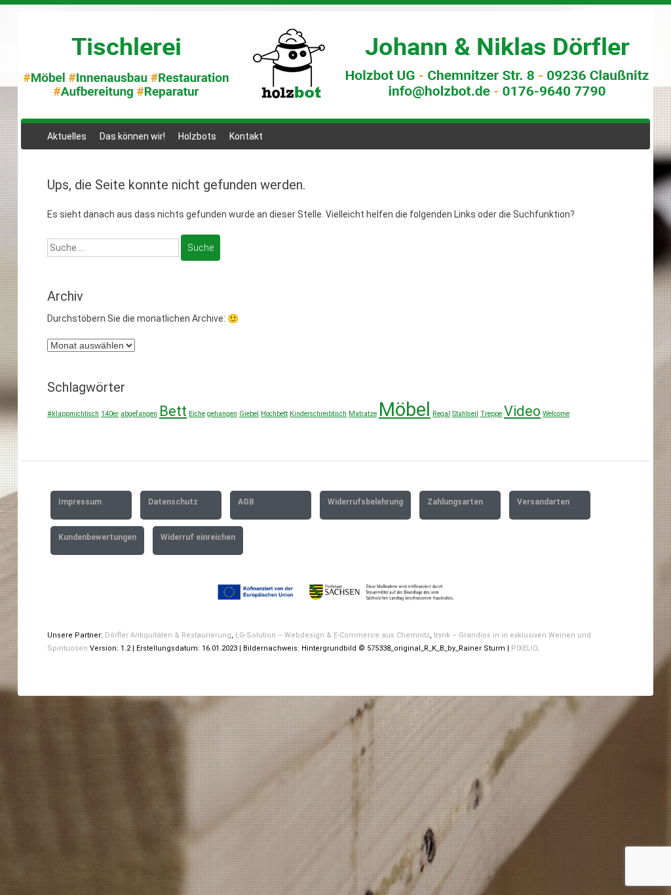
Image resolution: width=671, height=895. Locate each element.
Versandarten (543, 501)
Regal (441, 413)
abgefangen (139, 413)
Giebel (249, 413)
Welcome (556, 413)
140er (110, 413)
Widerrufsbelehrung (365, 501)
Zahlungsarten (455, 501)
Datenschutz (173, 501)
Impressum (80, 501)
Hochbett (274, 413)
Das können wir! (132, 136)
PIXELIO (524, 648)
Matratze (363, 413)
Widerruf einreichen (198, 537)
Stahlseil (465, 413)
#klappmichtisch (73, 413)
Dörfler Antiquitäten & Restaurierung (168, 635)
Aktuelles (66, 136)
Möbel (405, 409)
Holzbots (197, 136)
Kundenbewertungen (97, 537)
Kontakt (246, 136)
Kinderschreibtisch (318, 413)
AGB (246, 501)
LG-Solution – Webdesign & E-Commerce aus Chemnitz (332, 635)
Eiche (197, 413)
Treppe (491, 413)
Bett (173, 411)
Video (522, 411)
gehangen (222, 413)
